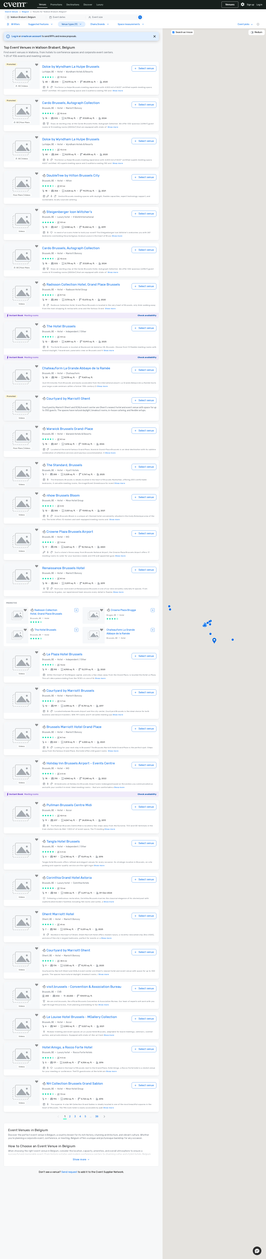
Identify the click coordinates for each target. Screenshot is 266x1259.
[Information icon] (258, 24)
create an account (31, 36)
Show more (118, 91)
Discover (88, 4)
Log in (259, 4)
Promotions (56, 4)
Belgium (25, 12)
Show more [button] (79, 1159)
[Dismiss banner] (154, 36)
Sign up (250, 4)
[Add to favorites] (36, 65)
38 (96, 1116)
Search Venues (11, 12)
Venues (42, 4)
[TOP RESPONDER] (44, 175)
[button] (73, 17)
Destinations (72, 4)
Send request (69, 1171)
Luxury (100, 4)
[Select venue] (76, 610)
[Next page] (104, 1116)
